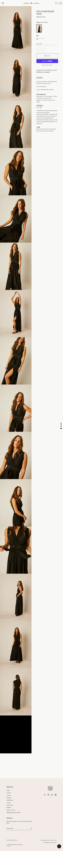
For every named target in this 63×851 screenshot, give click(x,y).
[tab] (40, 77)
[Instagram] (48, 794)
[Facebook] (45, 794)
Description (39, 77)
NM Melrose (10, 800)
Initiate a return (11, 810)
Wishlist (9, 807)
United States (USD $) (11, 840)
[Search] (56, 3)
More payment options (47, 65)
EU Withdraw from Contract (49, 842)
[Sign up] (31, 828)
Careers (9, 792)
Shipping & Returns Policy (13, 812)
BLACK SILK (39, 28)
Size (37, 35)
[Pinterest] (55, 794)
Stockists (9, 797)
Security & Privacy (45, 840)
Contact (9, 795)
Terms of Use (53, 840)
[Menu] (3, 3)
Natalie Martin (13, 844)
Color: (42, 22)
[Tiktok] (52, 794)
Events (8, 802)
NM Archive (10, 805)
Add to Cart (47, 56)
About (8, 790)
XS (37, 38)
